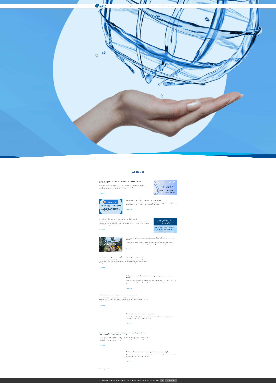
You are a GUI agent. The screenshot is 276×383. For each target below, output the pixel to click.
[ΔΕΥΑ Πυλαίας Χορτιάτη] (100, 6)
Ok (162, 380)
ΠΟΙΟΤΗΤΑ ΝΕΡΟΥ (146, 6)
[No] (274, 380)
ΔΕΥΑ (128, 6)
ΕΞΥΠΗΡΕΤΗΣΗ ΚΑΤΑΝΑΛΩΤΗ (160, 6)
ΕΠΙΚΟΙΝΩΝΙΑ (176, 6)
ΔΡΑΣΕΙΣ (138, 6)
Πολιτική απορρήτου (171, 380)
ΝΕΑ (170, 6)
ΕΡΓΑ (132, 6)
